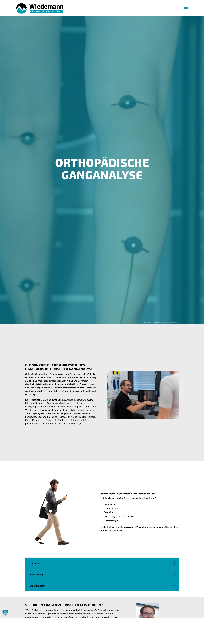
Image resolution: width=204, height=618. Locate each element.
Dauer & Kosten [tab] (37, 585)
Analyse (69, 399)
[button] (5, 613)
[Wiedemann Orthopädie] (39, 8)
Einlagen (147, 527)
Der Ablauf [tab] (34, 563)
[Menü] (185, 8)
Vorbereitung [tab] (36, 574)
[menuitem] (185, 8)
